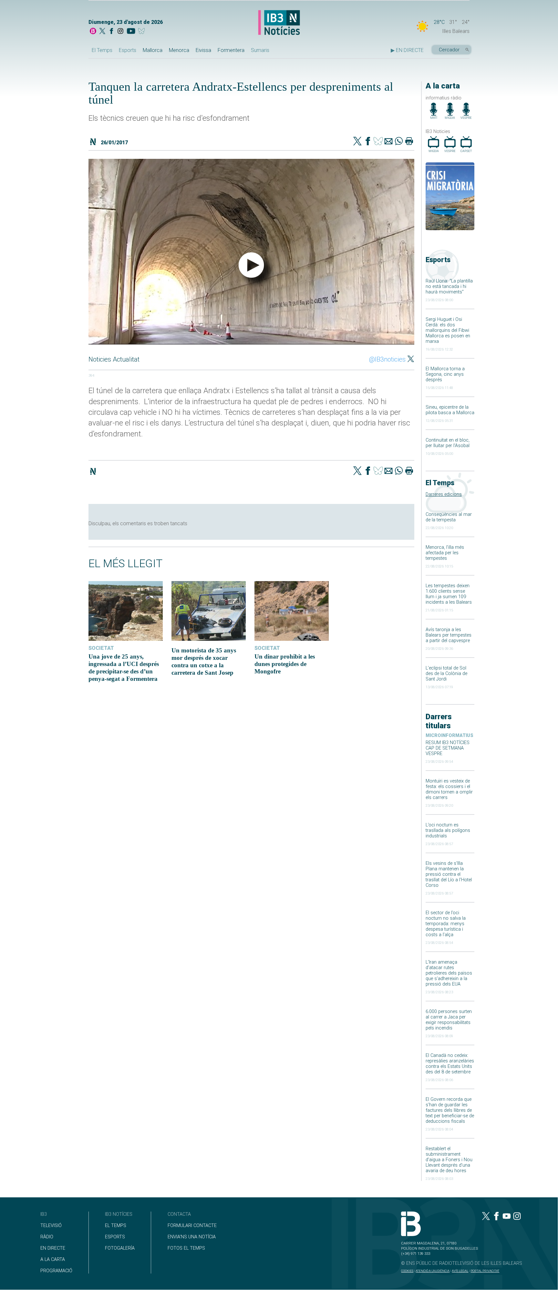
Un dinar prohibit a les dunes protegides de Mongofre (284, 664)
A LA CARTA (52, 1259)
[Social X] (102, 32)
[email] (388, 142)
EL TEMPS (115, 1225)
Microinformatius (449, 735)
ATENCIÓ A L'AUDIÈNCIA (433, 1271)
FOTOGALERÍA (120, 1248)
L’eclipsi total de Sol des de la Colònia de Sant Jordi (446, 673)
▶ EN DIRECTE (407, 50)
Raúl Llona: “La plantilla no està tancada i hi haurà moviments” (449, 286)
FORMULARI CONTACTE (192, 1225)
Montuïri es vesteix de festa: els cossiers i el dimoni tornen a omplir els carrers (449, 789)
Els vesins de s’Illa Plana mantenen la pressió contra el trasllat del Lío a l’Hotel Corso (449, 874)
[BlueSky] (142, 32)
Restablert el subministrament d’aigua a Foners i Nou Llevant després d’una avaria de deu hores (449, 1159)
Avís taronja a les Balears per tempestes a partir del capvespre (448, 635)
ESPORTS (115, 1237)
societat (101, 648)
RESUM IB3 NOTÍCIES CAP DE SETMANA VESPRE (448, 748)
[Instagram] (120, 32)
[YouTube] (131, 32)
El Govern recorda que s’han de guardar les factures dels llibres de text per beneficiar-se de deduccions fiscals (450, 1110)
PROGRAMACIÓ (56, 1271)
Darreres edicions (444, 494)
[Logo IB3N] (279, 23)
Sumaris (260, 50)
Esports (127, 50)
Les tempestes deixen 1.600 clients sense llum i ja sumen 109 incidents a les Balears (449, 594)
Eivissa (203, 50)
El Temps (102, 50)
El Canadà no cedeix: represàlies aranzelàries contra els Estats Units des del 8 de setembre (450, 1064)
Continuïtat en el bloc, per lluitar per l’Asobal (448, 442)
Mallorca (152, 50)
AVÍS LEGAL (460, 1271)
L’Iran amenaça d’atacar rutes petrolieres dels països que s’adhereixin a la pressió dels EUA (449, 973)
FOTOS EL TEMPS (186, 1248)
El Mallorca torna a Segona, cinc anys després (445, 374)
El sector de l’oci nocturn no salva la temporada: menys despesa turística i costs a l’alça (446, 923)
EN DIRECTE (52, 1248)
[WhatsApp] (398, 142)
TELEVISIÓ (51, 1225)
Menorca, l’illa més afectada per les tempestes (445, 553)
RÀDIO (46, 1237)
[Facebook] (111, 32)
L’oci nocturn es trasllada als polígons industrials (448, 830)
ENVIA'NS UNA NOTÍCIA (192, 1237)
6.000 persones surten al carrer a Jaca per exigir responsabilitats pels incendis (449, 1020)
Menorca (179, 50)
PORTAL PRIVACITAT (484, 1271)
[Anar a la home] (93, 32)
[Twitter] (357, 142)
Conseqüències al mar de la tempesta (449, 517)
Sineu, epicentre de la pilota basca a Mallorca (450, 409)
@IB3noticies (387, 359)
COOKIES (407, 1271)
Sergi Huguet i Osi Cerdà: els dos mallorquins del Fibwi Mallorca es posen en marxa (448, 330)
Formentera (231, 50)
